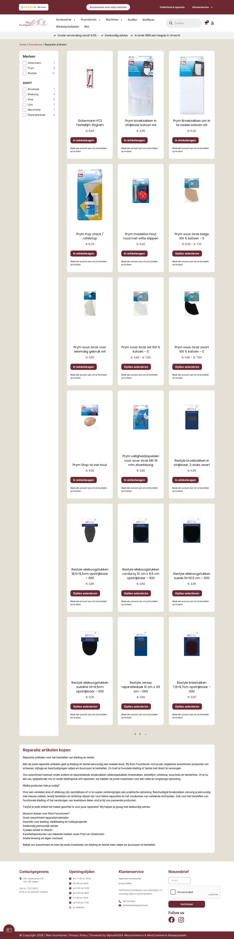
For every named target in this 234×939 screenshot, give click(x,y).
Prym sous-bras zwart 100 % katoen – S (192, 349)
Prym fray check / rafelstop (89, 236)
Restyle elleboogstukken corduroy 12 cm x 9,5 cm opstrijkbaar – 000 (140, 573)
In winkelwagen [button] (83, 140)
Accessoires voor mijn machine (108, 7)
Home (23, 44)
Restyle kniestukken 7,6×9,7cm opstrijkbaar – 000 (192, 686)
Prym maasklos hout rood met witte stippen (140, 236)
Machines (112, 19)
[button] (33, 7)
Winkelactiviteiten (67, 26)
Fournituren (89, 19)
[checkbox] (39, 63)
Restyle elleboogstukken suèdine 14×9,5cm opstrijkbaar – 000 (89, 686)
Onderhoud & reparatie (172, 7)
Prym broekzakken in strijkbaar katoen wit (140, 122)
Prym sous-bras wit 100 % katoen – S (140, 349)
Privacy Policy (78, 935)
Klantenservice (200, 7)
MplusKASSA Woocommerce (125, 935)
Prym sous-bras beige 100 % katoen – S (192, 236)
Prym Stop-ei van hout (90, 465)
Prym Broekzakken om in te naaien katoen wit (191, 122)
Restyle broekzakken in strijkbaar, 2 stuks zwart (192, 462)
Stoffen (132, 20)
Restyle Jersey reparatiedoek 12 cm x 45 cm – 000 (140, 686)
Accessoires (64, 19)
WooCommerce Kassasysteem (166, 935)
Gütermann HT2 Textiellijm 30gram (90, 122)
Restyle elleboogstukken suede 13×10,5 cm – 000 (191, 576)
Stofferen (148, 20)
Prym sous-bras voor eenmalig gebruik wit (90, 349)
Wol (86, 26)
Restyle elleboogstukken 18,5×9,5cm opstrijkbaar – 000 (89, 573)
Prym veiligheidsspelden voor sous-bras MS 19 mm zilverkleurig (140, 460)
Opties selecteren (187, 253)
